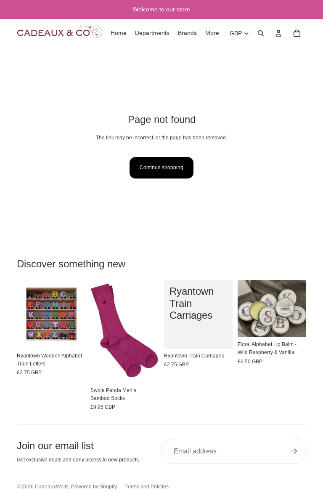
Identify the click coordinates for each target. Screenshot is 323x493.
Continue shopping (161, 168)
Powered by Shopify (94, 487)
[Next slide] (152, 331)
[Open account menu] (278, 33)
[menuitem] (212, 33)
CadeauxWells (52, 487)
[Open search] (261, 33)
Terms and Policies (147, 487)
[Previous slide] (96, 331)
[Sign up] (293, 451)
